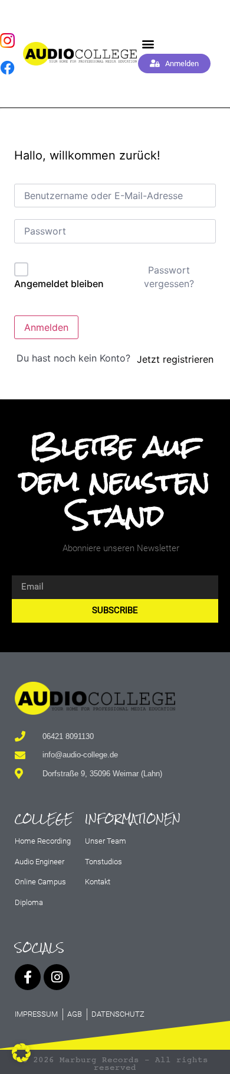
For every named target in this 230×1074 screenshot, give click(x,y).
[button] (148, 44)
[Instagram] (57, 977)
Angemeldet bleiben (59, 283)
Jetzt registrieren (175, 359)
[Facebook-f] (28, 977)
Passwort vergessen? (169, 276)
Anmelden (46, 327)
